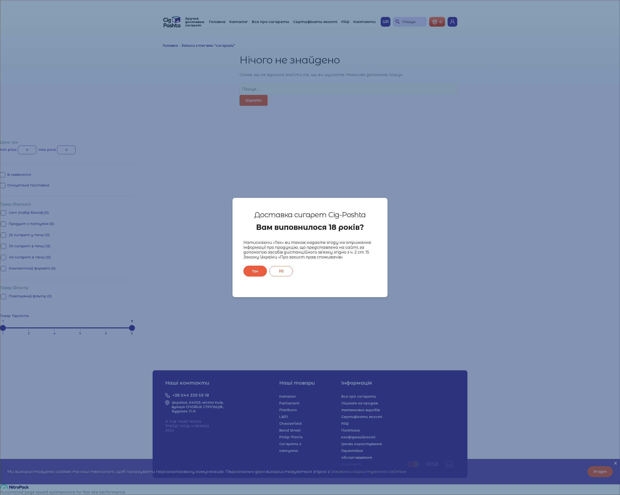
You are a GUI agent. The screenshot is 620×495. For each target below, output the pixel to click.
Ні (281, 271)
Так (255, 271)
